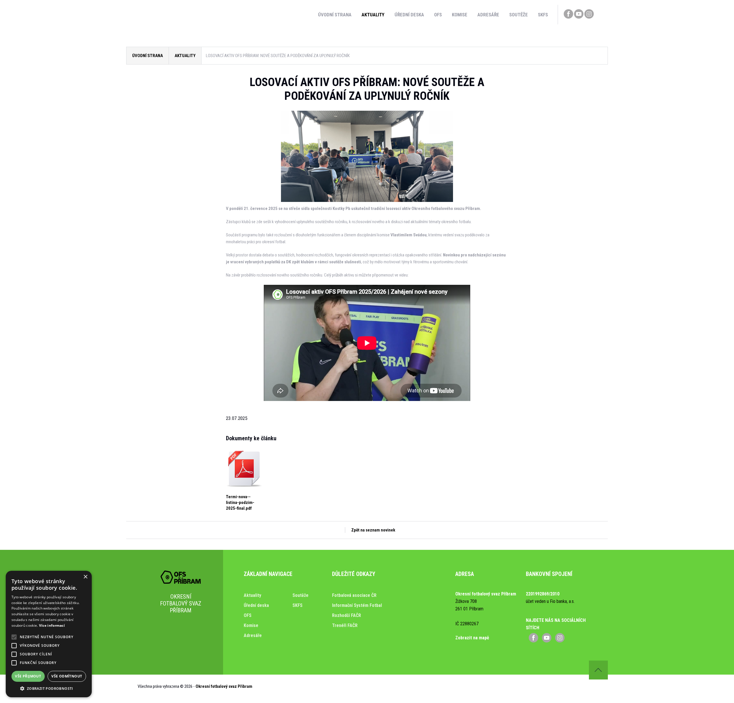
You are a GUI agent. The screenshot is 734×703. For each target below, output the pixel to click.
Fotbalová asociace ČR (354, 595)
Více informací (52, 625)
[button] (48, 689)
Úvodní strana (335, 14)
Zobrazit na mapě (472, 637)
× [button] (85, 577)
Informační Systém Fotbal (357, 605)
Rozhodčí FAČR (346, 615)
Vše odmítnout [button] (66, 676)
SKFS (543, 14)
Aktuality (373, 14)
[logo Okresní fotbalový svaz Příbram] (181, 582)
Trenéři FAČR (345, 625)
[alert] (49, 634)
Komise (459, 14)
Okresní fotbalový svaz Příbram (224, 686)
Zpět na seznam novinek (373, 530)
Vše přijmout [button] (28, 676)
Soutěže (518, 14)
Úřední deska (409, 14)
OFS (438, 14)
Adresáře (488, 14)
